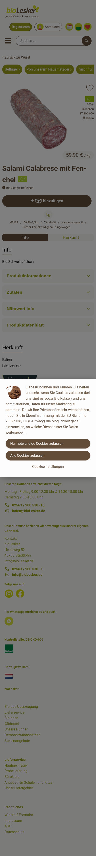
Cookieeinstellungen (48, 466)
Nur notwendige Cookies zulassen (36, 443)
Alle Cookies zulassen (27, 455)
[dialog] (48, 428)
